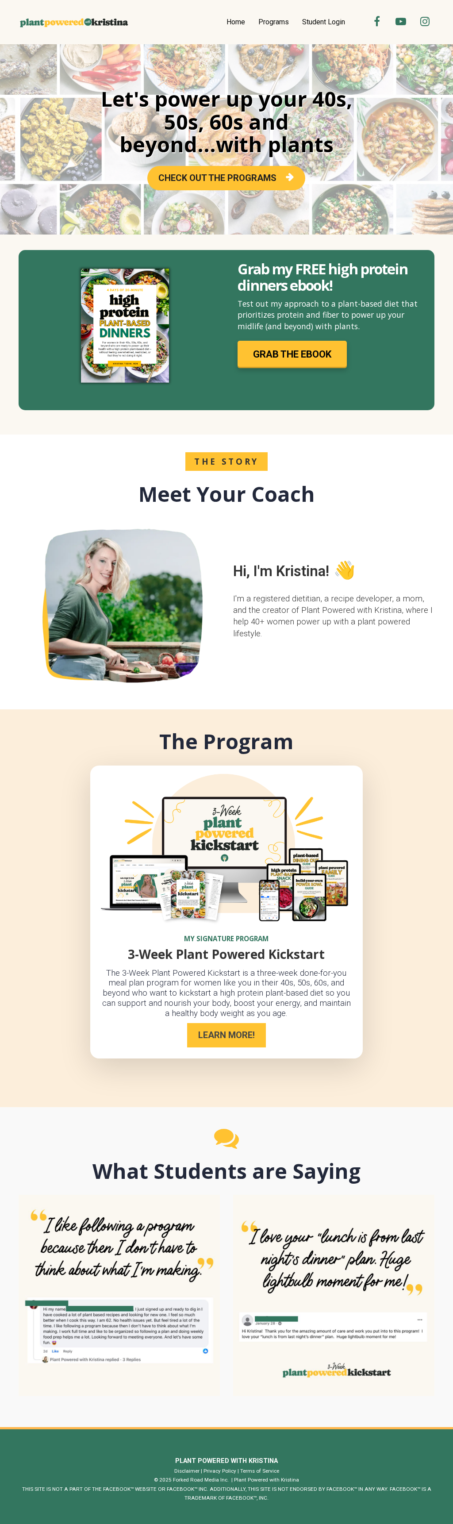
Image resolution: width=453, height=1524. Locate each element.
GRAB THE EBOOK (292, 354)
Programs (273, 22)
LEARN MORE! (226, 1035)
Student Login (323, 22)
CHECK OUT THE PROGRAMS (217, 178)
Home (235, 22)
